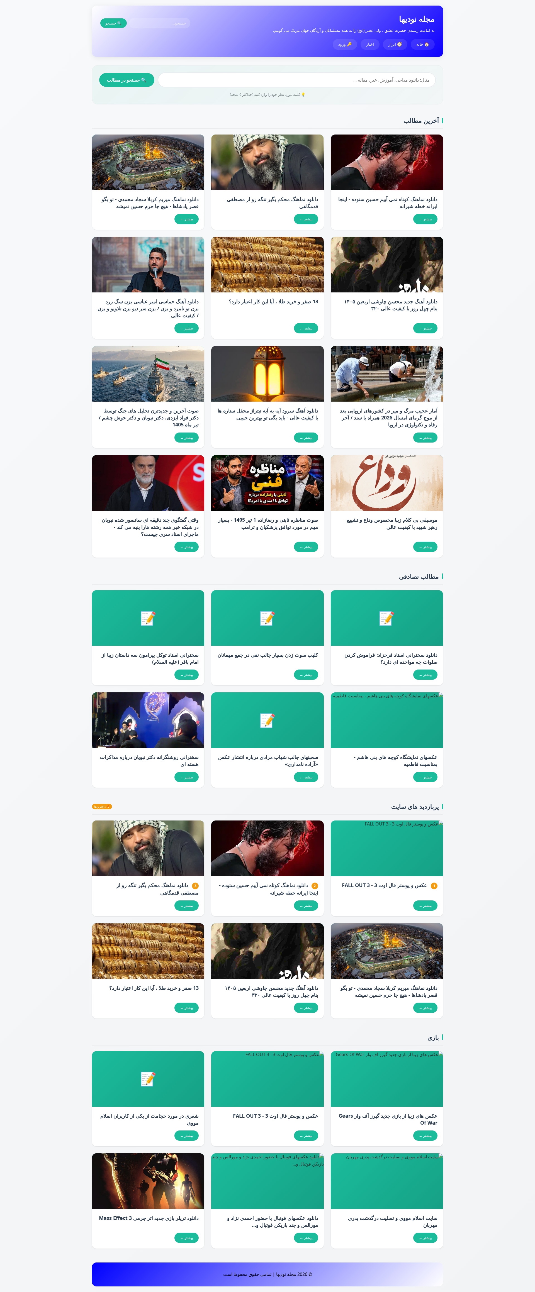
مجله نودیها (417, 18)
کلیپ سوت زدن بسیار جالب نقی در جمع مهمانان (268, 654)
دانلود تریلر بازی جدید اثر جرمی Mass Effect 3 (149, 1218)
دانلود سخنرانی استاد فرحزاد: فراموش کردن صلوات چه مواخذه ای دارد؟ (390, 658)
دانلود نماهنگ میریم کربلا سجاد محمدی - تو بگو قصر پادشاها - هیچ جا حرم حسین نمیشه (150, 202)
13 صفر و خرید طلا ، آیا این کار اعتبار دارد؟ (273, 301)
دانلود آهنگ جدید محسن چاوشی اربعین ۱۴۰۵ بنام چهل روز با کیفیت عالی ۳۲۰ (390, 305)
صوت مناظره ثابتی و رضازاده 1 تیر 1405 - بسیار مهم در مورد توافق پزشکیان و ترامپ (268, 523)
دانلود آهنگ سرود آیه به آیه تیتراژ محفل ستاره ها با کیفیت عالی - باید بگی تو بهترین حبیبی (268, 414)
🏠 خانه (422, 44)
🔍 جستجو (113, 23)
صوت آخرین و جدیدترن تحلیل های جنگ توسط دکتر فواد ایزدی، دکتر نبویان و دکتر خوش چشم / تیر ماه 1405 (149, 417)
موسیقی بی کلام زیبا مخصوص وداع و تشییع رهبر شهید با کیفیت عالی (392, 523)
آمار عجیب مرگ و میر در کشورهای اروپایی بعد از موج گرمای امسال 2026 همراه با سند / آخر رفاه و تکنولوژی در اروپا (388, 417)
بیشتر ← (425, 218)
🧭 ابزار (395, 44)
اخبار (370, 44)
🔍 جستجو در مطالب (127, 80)
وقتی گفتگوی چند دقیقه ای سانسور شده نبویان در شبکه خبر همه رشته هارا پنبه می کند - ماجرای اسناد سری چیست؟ (150, 526)
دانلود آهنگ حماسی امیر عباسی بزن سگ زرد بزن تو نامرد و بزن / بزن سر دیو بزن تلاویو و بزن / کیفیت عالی (148, 308)
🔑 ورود (345, 44)
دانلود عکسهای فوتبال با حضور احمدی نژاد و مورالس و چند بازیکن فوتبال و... (272, 1221)
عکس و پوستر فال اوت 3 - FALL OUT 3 (384, 885)
